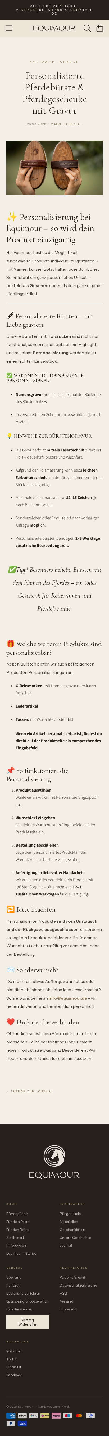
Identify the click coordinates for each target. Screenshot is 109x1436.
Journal (66, 1245)
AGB (63, 1293)
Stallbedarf (15, 1237)
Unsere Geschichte (75, 1237)
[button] (9, 28)
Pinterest (13, 1367)
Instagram (14, 1351)
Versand (66, 1301)
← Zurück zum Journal (29, 1091)
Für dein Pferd (18, 1222)
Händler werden (19, 1309)
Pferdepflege (17, 1214)
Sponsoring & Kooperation (27, 1301)
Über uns (13, 1277)
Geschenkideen (72, 1229)
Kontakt (12, 1285)
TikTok (11, 1359)
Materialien (69, 1222)
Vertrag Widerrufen (28, 1322)
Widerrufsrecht (72, 1277)
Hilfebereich (16, 1245)
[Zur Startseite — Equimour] (54, 1174)
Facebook (14, 1375)
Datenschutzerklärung (78, 1285)
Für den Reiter (18, 1229)
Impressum (68, 1309)
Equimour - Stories (21, 1253)
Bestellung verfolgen (23, 1293)
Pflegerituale (70, 1214)
